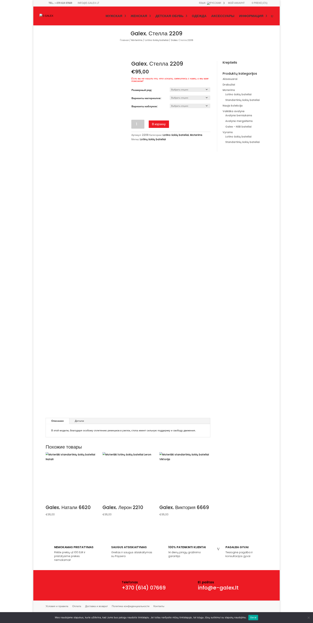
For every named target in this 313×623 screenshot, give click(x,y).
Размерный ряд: (142, 90)
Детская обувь (169, 16)
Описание (57, 421)
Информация (251, 16)
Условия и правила (57, 606)
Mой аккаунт (236, 3)
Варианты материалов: (146, 98)
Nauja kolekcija (233, 105)
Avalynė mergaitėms (239, 121)
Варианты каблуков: (145, 106)
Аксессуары (222, 16)
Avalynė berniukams (238, 115)
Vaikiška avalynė (234, 111)
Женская (139, 16)
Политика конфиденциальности (130, 606)
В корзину (159, 124)
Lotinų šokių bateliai (153, 139)
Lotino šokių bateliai (156, 40)
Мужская (114, 16)
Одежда (199, 16)
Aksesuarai (230, 79)
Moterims (136, 40)
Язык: (203, 3)
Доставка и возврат (96, 606)
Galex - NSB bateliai (238, 126)
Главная (124, 40)
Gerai (253, 617)
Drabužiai (229, 84)
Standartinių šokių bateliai (242, 100)
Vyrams (228, 132)
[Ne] (308, 617)
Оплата (76, 606)
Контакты (158, 606)
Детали (79, 421)
